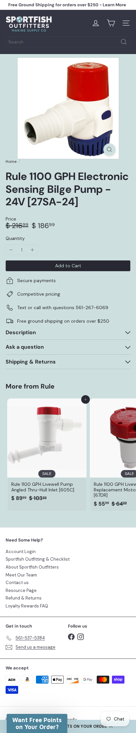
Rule (47, 386)
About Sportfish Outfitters (32, 567)
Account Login (21, 551)
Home (11, 161)
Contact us (17, 582)
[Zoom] (109, 149)
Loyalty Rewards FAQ (27, 606)
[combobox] (68, 41)
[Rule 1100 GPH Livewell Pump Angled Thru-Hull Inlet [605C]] (46, 452)
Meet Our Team (21, 575)
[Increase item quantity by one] (32, 250)
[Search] (123, 41)
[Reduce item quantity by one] (11, 250)
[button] (68, 726)
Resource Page (21, 590)
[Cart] (111, 23)
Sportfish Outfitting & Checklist (38, 559)
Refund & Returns (24, 598)
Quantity (15, 238)
